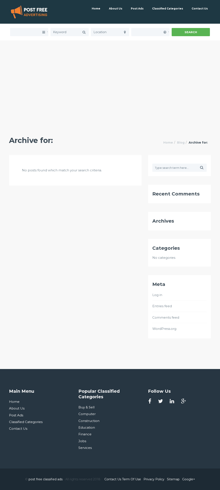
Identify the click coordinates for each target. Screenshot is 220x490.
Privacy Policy (154, 479)
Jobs (82, 441)
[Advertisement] (110, 70)
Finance (85, 434)
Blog (181, 142)
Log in (157, 295)
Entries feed (162, 306)
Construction (88, 421)
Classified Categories (167, 8)
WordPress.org (164, 329)
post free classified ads (46, 479)
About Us (115, 8)
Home (96, 8)
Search (191, 32)
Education (86, 427)
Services (85, 448)
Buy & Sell (86, 407)
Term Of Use (131, 479)
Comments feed (165, 317)
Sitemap (173, 479)
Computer (87, 414)
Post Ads (137, 8)
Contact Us (200, 8)
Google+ (188, 479)
